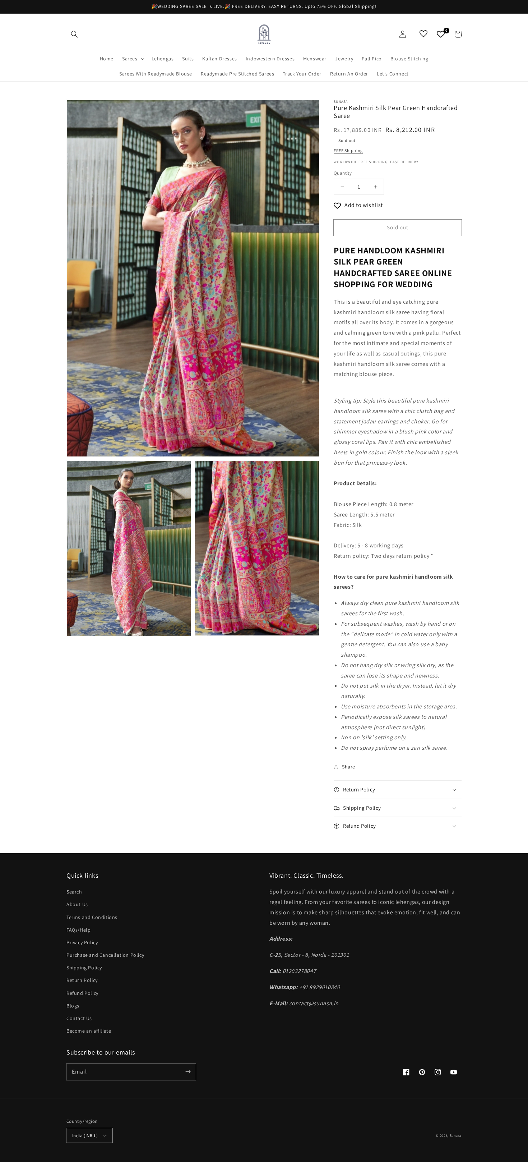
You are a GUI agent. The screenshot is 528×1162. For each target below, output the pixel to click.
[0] (440, 34)
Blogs (72, 1005)
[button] (74, 34)
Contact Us (79, 1018)
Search (74, 891)
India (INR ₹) (85, 1136)
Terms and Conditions (91, 917)
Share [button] (348, 766)
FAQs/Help (78, 930)
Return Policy (82, 980)
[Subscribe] (188, 1072)
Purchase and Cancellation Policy (105, 955)
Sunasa (456, 1135)
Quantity (343, 173)
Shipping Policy (84, 967)
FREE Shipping (348, 150)
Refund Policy (82, 993)
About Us (77, 904)
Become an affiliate (88, 1031)
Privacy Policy (82, 942)
